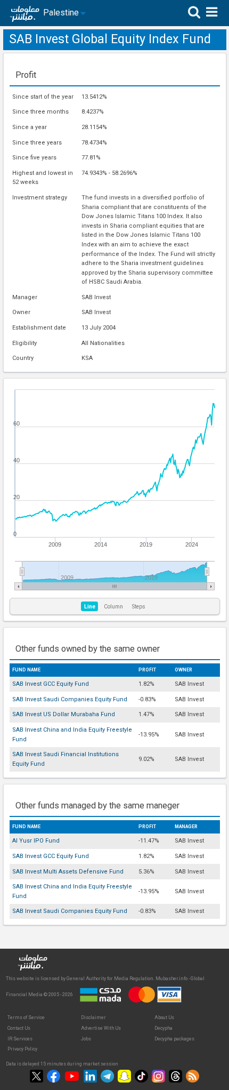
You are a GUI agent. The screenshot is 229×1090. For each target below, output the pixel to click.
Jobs (86, 1038)
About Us (164, 1017)
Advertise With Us (101, 1028)
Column (113, 606)
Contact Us (18, 1028)
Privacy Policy (22, 1049)
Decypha (163, 1028)
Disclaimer (93, 1017)
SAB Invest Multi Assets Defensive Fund (68, 871)
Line (89, 606)
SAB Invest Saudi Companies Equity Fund (69, 699)
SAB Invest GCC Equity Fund (50, 683)
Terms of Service (26, 1017)
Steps (138, 606)
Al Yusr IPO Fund (36, 840)
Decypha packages (174, 1038)
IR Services (19, 1038)
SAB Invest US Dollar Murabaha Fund (63, 714)
